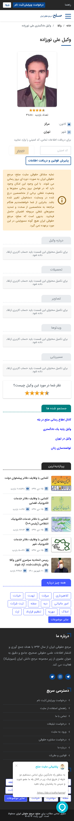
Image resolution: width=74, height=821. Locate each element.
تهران (47, 132)
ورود (7, 5)
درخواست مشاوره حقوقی (53, 740)
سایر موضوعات (59, 619)
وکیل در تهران (63, 438)
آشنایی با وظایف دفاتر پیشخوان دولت (26, 478)
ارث (17, 611)
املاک (65, 611)
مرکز (47, 124)
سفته (34, 603)
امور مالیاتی (61, 603)
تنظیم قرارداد (33, 611)
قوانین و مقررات (58, 755)
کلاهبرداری (62, 595)
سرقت (45, 595)
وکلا (59, 26)
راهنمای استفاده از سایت (53, 708)
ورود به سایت (59, 732)
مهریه (51, 611)
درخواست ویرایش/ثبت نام (29, 5)
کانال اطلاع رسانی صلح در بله (54, 419)
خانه (68, 26)
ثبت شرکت (17, 603)
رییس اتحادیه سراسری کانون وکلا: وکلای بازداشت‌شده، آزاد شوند (28, 562)
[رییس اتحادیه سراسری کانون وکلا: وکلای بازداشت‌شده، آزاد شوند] (61, 565)
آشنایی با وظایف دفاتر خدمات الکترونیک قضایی (31, 501)
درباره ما (62, 748)
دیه (45, 603)
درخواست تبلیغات (57, 724)
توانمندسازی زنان (61, 448)
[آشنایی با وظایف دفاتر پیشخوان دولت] (61, 483)
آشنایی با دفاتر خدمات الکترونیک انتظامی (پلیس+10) (29, 521)
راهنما (68, 5)
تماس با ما (61, 716)
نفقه (10, 782)
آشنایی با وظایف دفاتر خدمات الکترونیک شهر (31, 542)
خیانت (17, 595)
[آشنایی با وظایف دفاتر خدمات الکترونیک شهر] (61, 544)
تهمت (31, 595)
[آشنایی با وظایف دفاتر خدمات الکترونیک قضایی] (61, 503)
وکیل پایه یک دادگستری (57, 429)
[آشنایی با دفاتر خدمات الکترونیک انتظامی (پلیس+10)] (61, 524)
